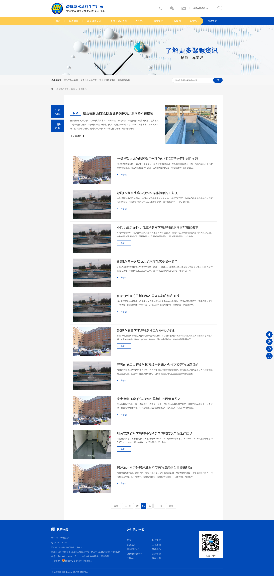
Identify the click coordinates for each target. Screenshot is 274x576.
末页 (171, 506)
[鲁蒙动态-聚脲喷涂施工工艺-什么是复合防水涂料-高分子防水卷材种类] (57, 13)
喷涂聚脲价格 (124, 80)
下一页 (159, 506)
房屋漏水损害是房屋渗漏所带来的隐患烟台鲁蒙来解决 (154, 467)
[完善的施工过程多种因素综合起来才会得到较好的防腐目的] (92, 376)
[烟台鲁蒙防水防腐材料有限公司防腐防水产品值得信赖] (92, 444)
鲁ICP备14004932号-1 (68, 556)
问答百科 (58, 126)
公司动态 (58, 112)
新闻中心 (194, 21)
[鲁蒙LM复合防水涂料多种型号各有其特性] (92, 341)
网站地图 (156, 558)
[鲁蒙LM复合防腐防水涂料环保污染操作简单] (92, 273)
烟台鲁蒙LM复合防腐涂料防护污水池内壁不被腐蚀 (118, 113)
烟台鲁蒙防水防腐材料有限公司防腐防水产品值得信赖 (154, 433)
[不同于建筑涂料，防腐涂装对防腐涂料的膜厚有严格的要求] (92, 238)
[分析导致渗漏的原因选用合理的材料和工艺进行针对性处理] (92, 170)
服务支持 (158, 21)
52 (150, 506)
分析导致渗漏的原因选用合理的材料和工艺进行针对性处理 (158, 158)
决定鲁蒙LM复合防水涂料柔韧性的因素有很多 (149, 398)
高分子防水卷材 (71, 80)
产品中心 (140, 21)
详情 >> (124, 174)
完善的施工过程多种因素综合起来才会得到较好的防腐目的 (158, 364)
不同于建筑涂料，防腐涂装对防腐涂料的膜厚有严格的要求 (158, 227)
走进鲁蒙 (212, 21)
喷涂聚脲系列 (94, 21)
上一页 (128, 506)
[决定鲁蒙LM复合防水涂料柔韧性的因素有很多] (92, 410)
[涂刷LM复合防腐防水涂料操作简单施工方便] (92, 204)
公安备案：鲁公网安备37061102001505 (71, 561)
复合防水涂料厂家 (89, 80)
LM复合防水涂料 (118, 21)
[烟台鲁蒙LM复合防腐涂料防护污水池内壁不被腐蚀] (191, 124)
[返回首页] (269, 356)
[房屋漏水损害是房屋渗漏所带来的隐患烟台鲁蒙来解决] (92, 478)
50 (137, 506)
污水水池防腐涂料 (107, 80)
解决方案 (73, 21)
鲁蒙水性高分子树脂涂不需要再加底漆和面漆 (148, 295)
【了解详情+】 (77, 136)
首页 (58, 21)
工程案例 (176, 21)
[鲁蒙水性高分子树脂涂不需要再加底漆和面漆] (92, 307)
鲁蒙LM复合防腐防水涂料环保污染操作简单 (147, 261)
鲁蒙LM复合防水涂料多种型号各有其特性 (146, 330)
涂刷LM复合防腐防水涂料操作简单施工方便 (147, 192)
